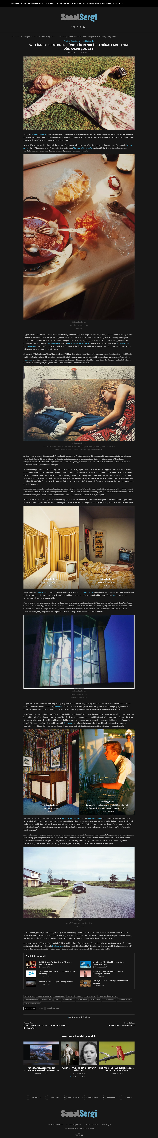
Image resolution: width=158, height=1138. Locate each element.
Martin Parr (46, 1000)
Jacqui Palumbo (53, 1008)
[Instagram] (77, 27)
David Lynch (29, 996)
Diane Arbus (59, 996)
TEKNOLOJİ (49, 3)
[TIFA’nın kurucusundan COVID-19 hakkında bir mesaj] (31, 973)
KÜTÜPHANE (107, 3)
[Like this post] (70, 1017)
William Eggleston (32, 1004)
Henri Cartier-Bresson (107, 996)
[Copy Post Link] (83, 1017)
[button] (27, 1059)
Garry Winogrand (74, 996)
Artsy (41, 1008)
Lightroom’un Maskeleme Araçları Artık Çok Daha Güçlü (116, 1069)
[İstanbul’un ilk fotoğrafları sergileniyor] (31, 983)
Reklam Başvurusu (73, 1125)
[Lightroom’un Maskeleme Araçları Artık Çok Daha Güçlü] (117, 1053)
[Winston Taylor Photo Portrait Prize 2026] (79, 1053)
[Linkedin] (84, 27)
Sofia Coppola (109, 1000)
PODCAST (119, 3)
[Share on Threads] (86, 1017)
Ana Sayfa (15, 37)
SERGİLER (15, 3)
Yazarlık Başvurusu (55, 1125)
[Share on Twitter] (75, 1017)
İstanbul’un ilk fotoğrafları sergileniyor (56, 982)
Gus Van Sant (90, 996)
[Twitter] (74, 27)
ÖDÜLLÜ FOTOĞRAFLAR (89, 3)
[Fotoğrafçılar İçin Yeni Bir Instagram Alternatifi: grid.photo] (41, 1053)
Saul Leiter (95, 1000)
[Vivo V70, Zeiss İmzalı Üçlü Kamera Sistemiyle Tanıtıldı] (85, 973)
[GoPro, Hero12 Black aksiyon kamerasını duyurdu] (85, 983)
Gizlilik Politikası (91, 1125)
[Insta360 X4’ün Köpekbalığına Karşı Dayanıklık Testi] (85, 964)
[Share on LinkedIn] (79, 1017)
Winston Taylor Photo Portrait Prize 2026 (79, 1069)
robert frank (68, 1000)
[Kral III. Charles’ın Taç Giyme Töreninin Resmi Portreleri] (31, 964)
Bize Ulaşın (106, 1125)
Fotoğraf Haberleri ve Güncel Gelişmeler (39, 37)
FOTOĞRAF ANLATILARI (66, 3)
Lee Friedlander (31, 1000)
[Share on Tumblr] (81, 1017)
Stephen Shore (124, 1000)
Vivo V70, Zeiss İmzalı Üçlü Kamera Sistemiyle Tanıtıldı (108, 972)
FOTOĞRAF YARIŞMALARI (31, 3)
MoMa (57, 1000)
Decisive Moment (44, 996)
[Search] (145, 3)
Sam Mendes (82, 1000)
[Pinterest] (80, 27)
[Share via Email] (89, 1017)
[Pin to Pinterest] (77, 1017)
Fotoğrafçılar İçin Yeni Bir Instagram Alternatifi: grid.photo (41, 1069)
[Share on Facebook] (72, 1017)
